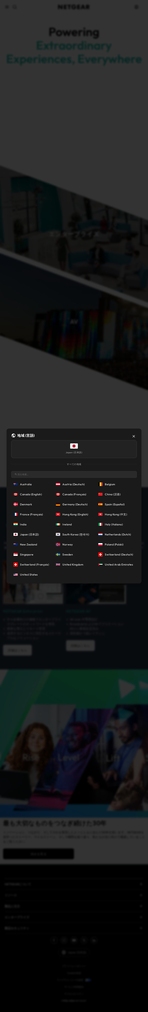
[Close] (134, 436)
